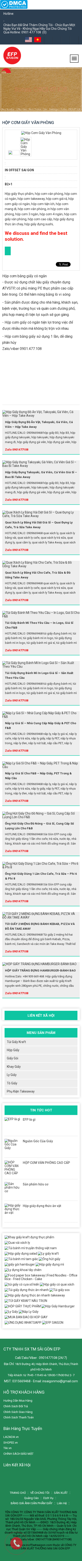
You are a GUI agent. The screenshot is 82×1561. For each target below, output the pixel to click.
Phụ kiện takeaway (21, 1091)
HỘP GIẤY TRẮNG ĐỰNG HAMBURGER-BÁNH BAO (40, 970)
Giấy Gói (12, 1058)
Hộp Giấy (13, 1050)
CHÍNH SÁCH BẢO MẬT (18, 1453)
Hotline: (8, 13)
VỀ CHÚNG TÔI (39, 1492)
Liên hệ (62, 1503)
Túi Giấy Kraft (16, 1042)
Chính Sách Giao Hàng (18, 1412)
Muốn (26, 132)
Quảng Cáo (31, 1498)
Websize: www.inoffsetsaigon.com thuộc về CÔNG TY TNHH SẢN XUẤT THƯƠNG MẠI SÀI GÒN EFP (41, 1546)
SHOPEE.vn (10, 1442)
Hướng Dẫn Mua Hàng (17, 1400)
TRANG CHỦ (18, 1492)
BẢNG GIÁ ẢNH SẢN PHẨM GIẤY (31, 1503)
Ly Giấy (12, 1075)
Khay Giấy (14, 1066)
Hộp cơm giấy (16, 322)
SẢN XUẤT (61, 1492)
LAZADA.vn (11, 1437)
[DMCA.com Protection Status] (14, 8)
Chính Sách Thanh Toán (18, 1417)
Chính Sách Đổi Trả (15, 1406)
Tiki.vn (7, 1448)
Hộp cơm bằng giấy (20, 336)
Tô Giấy (12, 1083)
